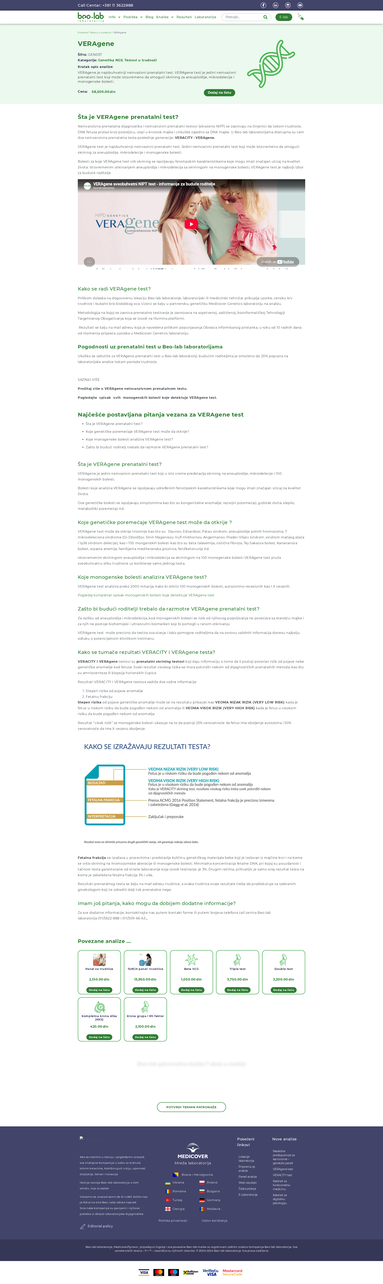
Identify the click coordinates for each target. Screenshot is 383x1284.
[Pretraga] (266, 17)
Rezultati (184, 17)
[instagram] (288, 5)
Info (112, 17)
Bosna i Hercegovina (197, 1175)
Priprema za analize (247, 1169)
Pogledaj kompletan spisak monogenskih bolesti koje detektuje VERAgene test (146, 595)
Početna (83, 32)
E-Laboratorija (248, 1194)
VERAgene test (283, 1169)
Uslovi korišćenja (214, 1220)
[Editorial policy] (83, 1226)
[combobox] (243, 17)
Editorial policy (100, 1226)
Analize (162, 17)
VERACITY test (282, 1175)
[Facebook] (263, 5)
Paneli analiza (248, 1177)
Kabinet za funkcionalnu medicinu (281, 1185)
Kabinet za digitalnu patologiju (280, 1199)
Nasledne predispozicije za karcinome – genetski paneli (284, 1157)
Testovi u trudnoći (100, 32)
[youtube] (300, 5)
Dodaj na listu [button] (99, 990)
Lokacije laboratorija (246, 1159)
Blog (149, 17)
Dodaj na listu (219, 92)
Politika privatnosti (173, 1220)
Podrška (130, 17)
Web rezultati (248, 1183)
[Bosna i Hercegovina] (176, 1175)
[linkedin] (276, 5)
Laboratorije (205, 17)
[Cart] (300, 16)
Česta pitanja (247, 1189)
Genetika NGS (110, 60)
